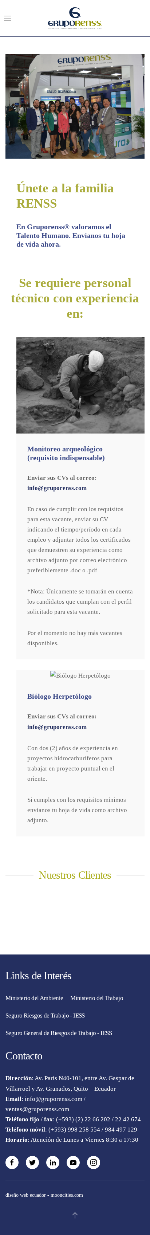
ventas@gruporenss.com (37, 1109)
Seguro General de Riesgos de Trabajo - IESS (58, 1033)
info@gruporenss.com (57, 488)
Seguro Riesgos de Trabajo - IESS (45, 1015)
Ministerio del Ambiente (34, 998)
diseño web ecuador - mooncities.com (44, 1195)
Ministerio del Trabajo (96, 998)
